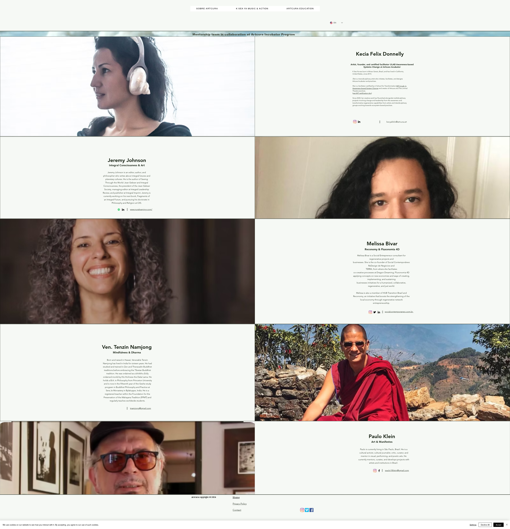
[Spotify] (118, 209)
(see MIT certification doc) (362, 93)
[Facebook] (379, 470)
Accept (498, 524)
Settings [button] (473, 524)
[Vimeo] (307, 510)
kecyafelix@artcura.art (396, 122)
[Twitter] (374, 312)
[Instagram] (354, 121)
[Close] (506, 525)
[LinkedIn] (359, 121)
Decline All (485, 524)
